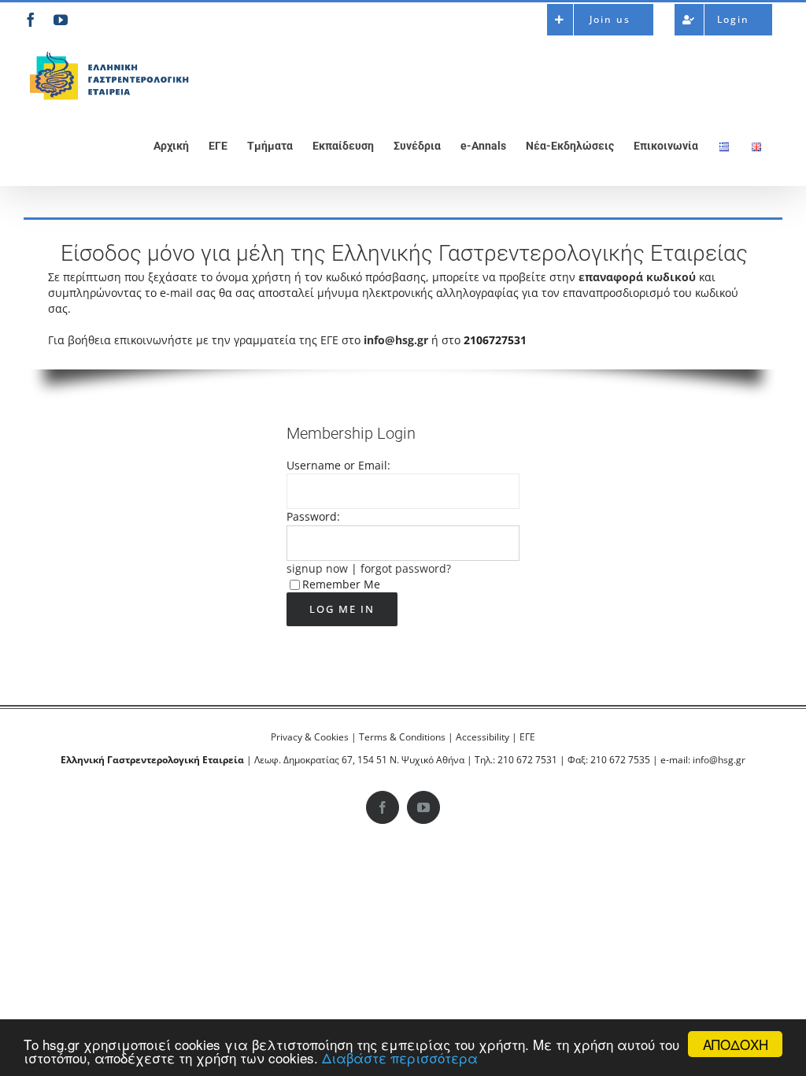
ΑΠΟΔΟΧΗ (735, 1044)
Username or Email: (338, 465)
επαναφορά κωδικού (637, 276)
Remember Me (341, 584)
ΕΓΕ (527, 737)
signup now (317, 568)
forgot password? (405, 568)
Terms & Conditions (402, 737)
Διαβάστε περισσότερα (400, 1057)
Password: (313, 516)
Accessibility (482, 737)
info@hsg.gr (396, 339)
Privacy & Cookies (310, 737)
